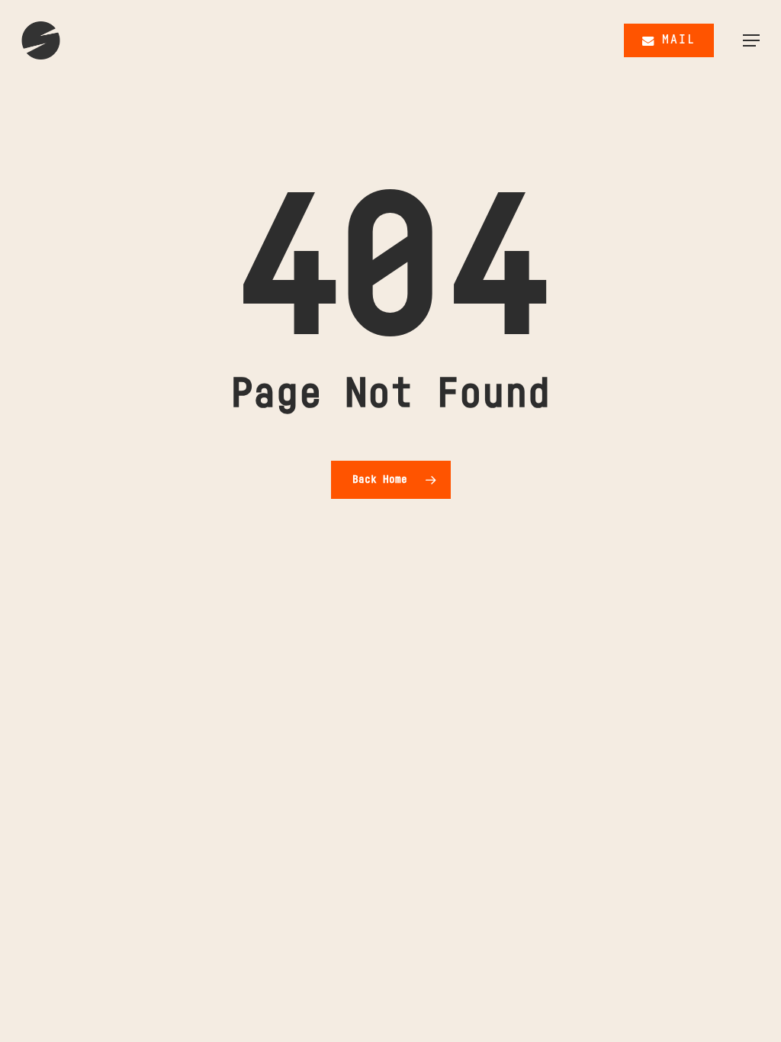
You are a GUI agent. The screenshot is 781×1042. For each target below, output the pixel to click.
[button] (751, 41)
